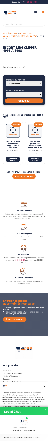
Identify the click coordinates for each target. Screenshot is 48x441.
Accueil (6, 33)
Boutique (14, 33)
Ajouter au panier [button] (12, 159)
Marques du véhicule (15, 80)
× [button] (46, 409)
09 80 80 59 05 (30, 2)
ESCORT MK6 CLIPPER (27, 36)
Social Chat (12, 411)
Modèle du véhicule (15, 91)
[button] (44, 386)
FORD (14, 36)
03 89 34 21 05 (20, 260)
